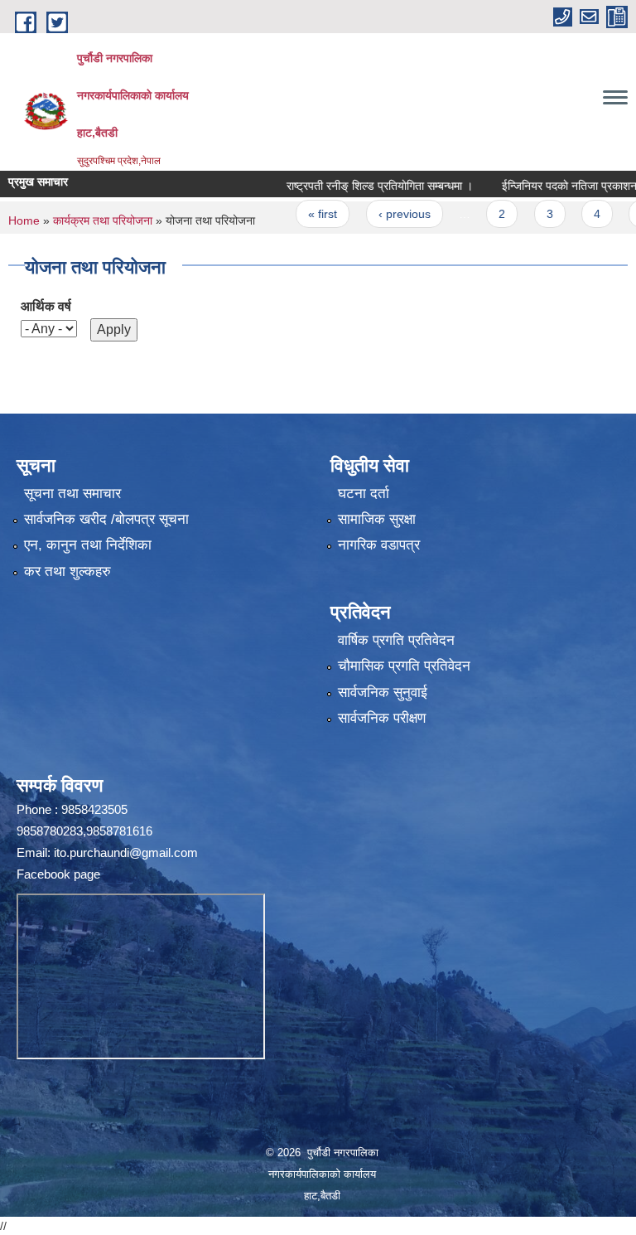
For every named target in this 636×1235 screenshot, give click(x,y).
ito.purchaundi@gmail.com (126, 852)
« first (297, 213)
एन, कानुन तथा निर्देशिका (88, 545)
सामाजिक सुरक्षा (377, 519)
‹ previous (380, 213)
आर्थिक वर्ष (46, 306)
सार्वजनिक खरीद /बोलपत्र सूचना (106, 519)
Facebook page (58, 874)
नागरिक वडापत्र (379, 545)
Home (24, 220)
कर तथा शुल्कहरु (67, 571)
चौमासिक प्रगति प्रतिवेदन (404, 666)
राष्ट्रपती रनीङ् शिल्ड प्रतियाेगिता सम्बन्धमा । (355, 185)
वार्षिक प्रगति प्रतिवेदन (396, 640)
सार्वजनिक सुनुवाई (382, 692)
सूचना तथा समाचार (72, 493)
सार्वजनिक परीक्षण (382, 718)
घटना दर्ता (363, 493)
